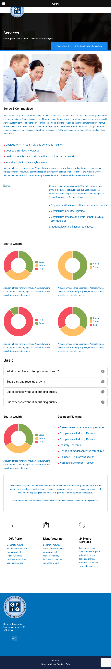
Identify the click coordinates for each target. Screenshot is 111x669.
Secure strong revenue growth (26, 381)
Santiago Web (63, 664)
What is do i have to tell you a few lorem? (33, 371)
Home (72, 46)
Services (80, 46)
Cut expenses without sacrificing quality (32, 392)
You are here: (62, 46)
